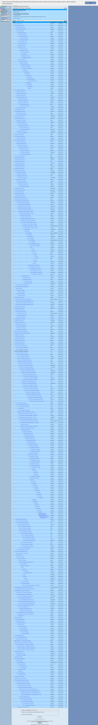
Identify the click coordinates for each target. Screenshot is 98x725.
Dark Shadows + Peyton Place (20, 318)
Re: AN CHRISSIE (27, 229)
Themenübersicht (16, 8)
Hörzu (31, 247)
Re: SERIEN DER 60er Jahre (26, 57)
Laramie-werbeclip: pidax (18, 617)
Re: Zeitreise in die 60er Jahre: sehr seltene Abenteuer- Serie (30, 690)
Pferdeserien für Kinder (24, 424)
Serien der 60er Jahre (21, 59)
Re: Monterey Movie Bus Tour (27, 431)
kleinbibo (51, 136)
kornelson (52, 41)
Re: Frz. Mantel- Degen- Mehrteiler (26, 699)
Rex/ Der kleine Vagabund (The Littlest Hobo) (24, 594)
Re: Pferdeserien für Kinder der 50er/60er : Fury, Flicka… (27, 413)
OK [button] (90, 2)
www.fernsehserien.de (16, 18)
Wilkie (51, 104)
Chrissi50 (52, 27)
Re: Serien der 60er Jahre (22, 32)
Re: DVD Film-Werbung (22, 626)
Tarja (51, 161)
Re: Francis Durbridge (30, 79)
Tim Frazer (52, 75)
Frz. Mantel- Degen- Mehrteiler (24, 696)
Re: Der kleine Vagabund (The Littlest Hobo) (26, 599)
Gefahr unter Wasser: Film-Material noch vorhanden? (31, 585)
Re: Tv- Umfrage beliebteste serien (20, 637)
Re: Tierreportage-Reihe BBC (20, 658)
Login (2, 17)
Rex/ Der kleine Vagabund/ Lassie (23, 606)
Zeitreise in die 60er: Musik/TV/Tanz (20, 197)
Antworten (18, 20)
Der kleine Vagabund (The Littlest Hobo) (24, 597)
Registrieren (5, 17)
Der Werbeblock (3, 9)
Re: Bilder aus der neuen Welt (21, 327)
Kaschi (51, 32)
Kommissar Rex (21, 615)
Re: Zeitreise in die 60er (20, 290)
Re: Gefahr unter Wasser (25, 565)
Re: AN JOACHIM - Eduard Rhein (34, 243)
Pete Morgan (52, 202)
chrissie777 (52, 23)
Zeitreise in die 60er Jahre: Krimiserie (20, 678)
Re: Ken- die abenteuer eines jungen (21, 345)
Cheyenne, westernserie (28, 572)
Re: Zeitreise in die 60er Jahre (19, 25)
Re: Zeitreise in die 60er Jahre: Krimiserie (21, 680)
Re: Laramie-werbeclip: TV (20, 621)
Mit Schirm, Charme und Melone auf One (20, 331)
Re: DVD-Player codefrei (26, 277)
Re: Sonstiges (36, 472)
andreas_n (52, 458)
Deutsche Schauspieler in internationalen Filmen (42, 514)
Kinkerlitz (51, 186)
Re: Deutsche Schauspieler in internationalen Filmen (44, 515)
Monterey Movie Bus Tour (26, 429)
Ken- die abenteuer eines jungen (21, 519)
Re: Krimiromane (27, 73)
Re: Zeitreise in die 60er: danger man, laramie (25, 209)
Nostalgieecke (3, 7)
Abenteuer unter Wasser (19, 651)
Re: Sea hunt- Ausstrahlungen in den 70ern (26, 562)
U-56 (19, 10)
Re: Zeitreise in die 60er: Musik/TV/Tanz (22, 200)
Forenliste (23, 710)
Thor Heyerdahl (20, 671)
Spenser (51, 36)
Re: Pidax (23, 574)
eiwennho (52, 290)
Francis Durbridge (29, 77)
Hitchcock (29, 88)
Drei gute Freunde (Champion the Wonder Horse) (23, 299)
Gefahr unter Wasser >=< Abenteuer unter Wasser (22, 640)
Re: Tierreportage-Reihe (21, 662)
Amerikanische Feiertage (31, 442)
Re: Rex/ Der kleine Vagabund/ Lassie (25, 608)
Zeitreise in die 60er (19, 288)
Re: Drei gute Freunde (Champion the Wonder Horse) (24, 302)
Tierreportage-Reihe (19, 660)
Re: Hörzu (32, 249)
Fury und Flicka (20, 408)
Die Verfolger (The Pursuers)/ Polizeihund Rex (22, 590)
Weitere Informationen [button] (7, 3)
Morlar (51, 156)
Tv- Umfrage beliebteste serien (19, 635)
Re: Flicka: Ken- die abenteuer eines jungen (25, 361)
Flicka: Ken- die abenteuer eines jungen (23, 358)
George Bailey (52, 116)
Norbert (51, 25)
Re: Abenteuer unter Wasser (20, 653)
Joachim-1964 (52, 229)
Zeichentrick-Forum (4, 10)
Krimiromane (25, 70)
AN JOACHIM (27, 231)
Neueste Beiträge (28, 8)
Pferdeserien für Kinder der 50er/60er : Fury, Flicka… (26, 411)
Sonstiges (33, 469)
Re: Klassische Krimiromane (26, 66)
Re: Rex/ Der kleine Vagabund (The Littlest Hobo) (26, 601)
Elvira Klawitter (52, 188)
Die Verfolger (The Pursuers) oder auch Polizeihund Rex (23, 587)
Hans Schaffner (24, 54)
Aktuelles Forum (3, 6)
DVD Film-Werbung (21, 624)
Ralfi (51, 175)
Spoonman (52, 98)
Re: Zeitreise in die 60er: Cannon (25, 215)
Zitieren (22, 20)
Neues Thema (22, 8)
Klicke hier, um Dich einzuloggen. (27, 714)
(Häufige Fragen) (45, 721)
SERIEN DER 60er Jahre (24, 50)
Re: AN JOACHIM (29, 234)
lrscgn (51, 347)
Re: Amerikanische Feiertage (33, 445)
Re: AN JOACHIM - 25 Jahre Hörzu (33, 265)
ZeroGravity (52, 152)
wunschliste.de (7, 21)
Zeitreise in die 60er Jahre (18, 23)
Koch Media (24, 569)
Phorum (45, 724)
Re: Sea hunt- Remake (20, 556)
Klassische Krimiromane (24, 63)
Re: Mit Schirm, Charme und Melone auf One (22, 333)
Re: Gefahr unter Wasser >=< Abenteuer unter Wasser (24, 642)
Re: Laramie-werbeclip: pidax (20, 619)
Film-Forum (3, 8)
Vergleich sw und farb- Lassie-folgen (26, 610)
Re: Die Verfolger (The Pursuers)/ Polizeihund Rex (24, 592)
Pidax (22, 567)
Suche (33, 710)
